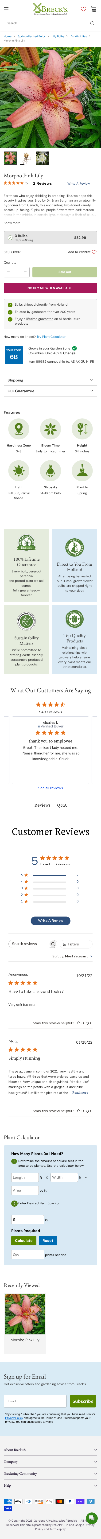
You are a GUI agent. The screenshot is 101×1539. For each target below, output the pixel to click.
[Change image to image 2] (26, 158)
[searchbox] (29, 944)
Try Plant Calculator (51, 337)
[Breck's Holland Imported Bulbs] (74, 547)
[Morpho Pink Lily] (50, 97)
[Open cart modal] (93, 9)
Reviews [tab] (42, 805)
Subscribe (83, 1401)
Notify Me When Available (50, 288)
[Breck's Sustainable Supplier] (26, 621)
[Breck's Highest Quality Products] (74, 619)
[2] (42, 158)
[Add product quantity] (25, 272)
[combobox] (72, 956)
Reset (48, 1240)
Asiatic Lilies (78, 36)
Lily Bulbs (58, 36)
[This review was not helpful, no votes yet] (87, 1023)
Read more (80, 1092)
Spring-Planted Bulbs (32, 36)
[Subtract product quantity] (8, 272)
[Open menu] (6, 9)
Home (8, 36)
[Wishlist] (82, 9)
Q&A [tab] (62, 805)
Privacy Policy (14, 1418)
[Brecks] (50, 9)
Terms (54, 1529)
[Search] (92, 23)
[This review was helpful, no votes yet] (78, 1023)
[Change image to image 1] (10, 158)
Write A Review (50, 920)
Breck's (72, 1521)
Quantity (10, 262)
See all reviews (50, 788)
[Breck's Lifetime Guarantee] (26, 543)
